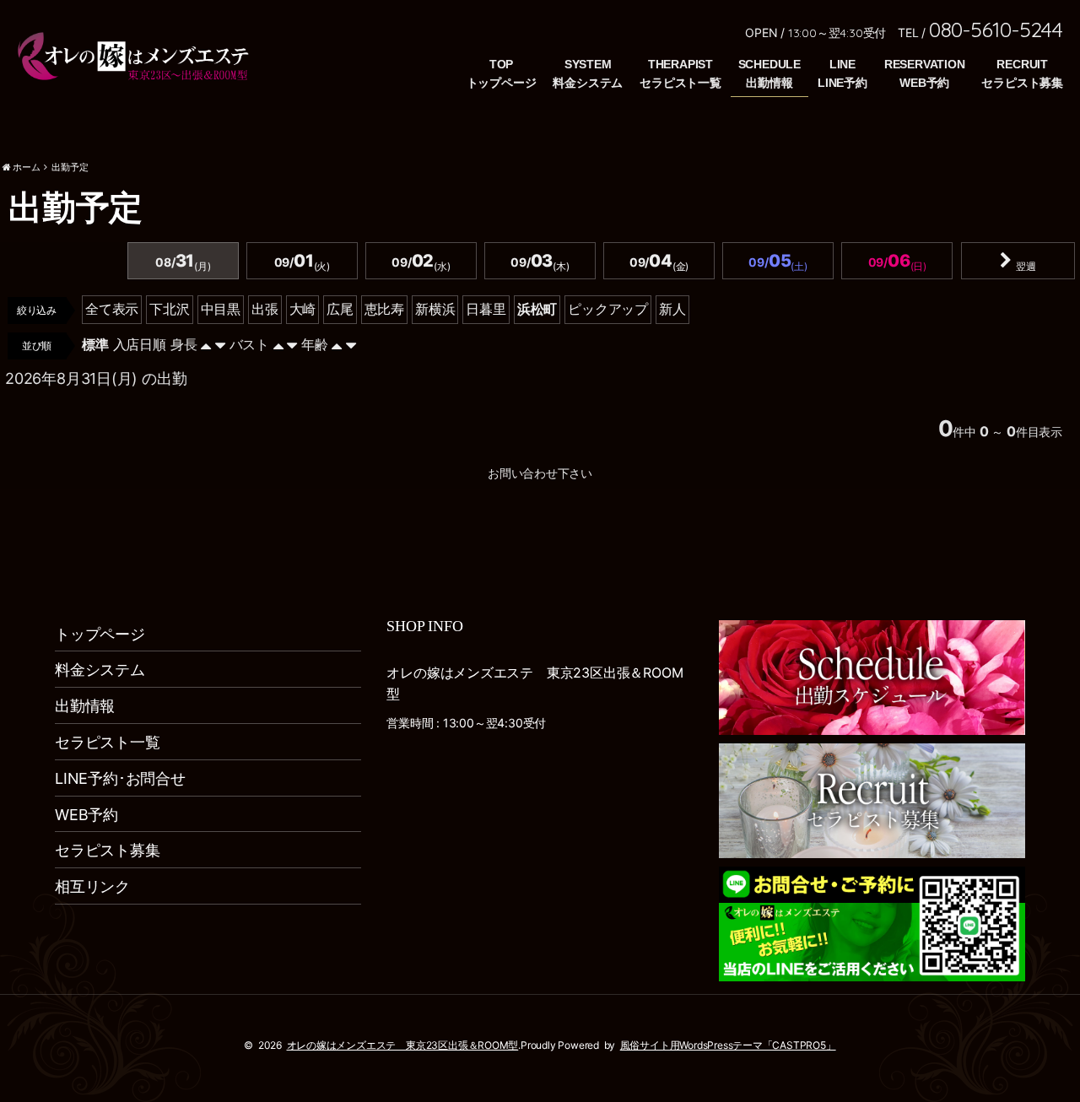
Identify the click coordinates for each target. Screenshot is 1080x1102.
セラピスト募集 (107, 850)
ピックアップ (608, 308)
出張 (264, 308)
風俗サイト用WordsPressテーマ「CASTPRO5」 (728, 1045)
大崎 (302, 308)
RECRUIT (1022, 64)
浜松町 (537, 308)
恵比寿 (384, 308)
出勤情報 (85, 706)
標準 (95, 344)
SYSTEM (588, 64)
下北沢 (169, 308)
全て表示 (111, 308)
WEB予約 (86, 815)
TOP (501, 64)
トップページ (100, 634)
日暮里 (485, 308)
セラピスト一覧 (107, 742)
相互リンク (92, 886)
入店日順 (139, 344)
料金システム (100, 669)
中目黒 (220, 308)
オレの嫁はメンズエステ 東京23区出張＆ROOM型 (403, 1045)
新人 (672, 308)
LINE (842, 64)
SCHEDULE (769, 64)
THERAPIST (680, 64)
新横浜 (435, 308)
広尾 (340, 308)
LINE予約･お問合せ (120, 778)
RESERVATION (924, 64)
